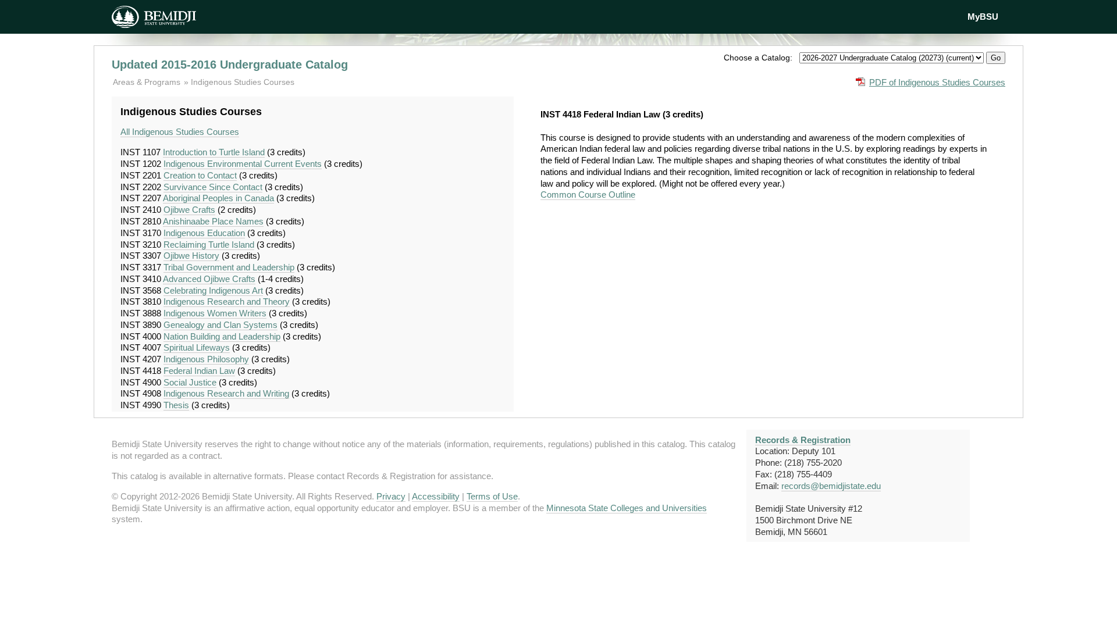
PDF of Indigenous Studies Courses (937, 82)
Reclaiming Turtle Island (208, 244)
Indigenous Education (204, 233)
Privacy (390, 496)
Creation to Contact (200, 175)
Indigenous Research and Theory (226, 301)
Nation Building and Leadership (221, 336)
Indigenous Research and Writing (226, 393)
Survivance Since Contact (212, 187)
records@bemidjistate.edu (831, 486)
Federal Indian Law (199, 371)
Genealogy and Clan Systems (220, 325)
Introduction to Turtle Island (214, 152)
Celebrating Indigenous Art (213, 290)
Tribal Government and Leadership (228, 267)
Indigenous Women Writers (214, 313)
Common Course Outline (587, 194)
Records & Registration (803, 440)
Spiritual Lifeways (196, 347)
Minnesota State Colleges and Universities (626, 508)
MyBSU (982, 17)
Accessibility (436, 496)
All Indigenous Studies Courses (179, 132)
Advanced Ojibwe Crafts (209, 279)
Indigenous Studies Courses (242, 82)
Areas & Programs (148, 82)
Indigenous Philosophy (206, 359)
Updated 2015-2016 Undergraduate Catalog (230, 64)
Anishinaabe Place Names (213, 221)
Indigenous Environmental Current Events (242, 164)
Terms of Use (492, 496)
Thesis (176, 405)
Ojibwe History (191, 256)
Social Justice (189, 382)
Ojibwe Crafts (189, 210)
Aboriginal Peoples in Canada (218, 198)
